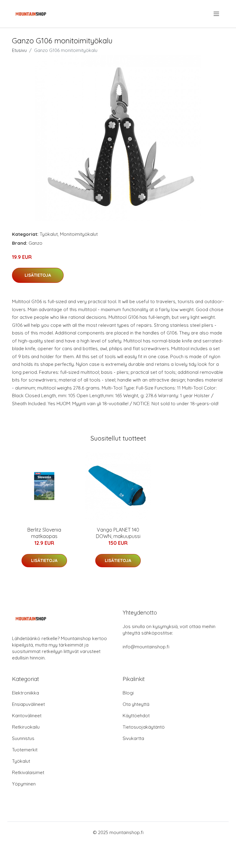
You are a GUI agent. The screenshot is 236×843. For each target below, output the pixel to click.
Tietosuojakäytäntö (144, 727)
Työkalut (49, 234)
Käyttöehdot (136, 715)
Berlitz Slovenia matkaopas (44, 533)
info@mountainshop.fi (146, 647)
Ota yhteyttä (136, 704)
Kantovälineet (26, 715)
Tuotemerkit (24, 750)
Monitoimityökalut (79, 234)
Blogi (128, 693)
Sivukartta (133, 738)
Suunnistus (23, 738)
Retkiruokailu (26, 727)
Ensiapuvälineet (28, 704)
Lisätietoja (38, 275)
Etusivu (19, 50)
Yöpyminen (24, 784)
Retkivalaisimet (28, 772)
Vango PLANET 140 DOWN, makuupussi (118, 533)
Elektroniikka (25, 693)
